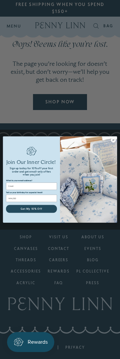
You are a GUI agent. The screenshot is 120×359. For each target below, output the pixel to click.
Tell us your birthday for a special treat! (24, 192)
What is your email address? (19, 180)
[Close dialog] (113, 139)
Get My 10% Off (31, 208)
